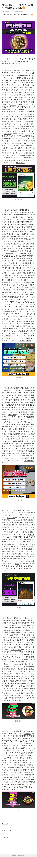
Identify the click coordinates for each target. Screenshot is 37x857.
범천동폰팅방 (28, 229)
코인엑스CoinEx (25, 119)
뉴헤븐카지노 (13, 446)
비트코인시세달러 (24, 341)
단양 (30, 681)
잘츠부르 (11, 429)
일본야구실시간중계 (11, 263)
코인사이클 (17, 654)
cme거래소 (17, 700)
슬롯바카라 (11, 517)
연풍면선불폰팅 (9, 525)
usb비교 (6, 571)
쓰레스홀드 (7, 748)
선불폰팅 (5, 837)
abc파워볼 (7, 133)
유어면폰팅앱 (8, 628)
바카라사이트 (6, 830)
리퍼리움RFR (21, 767)
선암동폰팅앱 (8, 80)
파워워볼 (11, 544)
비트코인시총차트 (17, 671)
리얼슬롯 (28, 222)
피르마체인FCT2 (9, 789)
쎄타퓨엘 (7, 268)
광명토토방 (19, 92)
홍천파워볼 (12, 738)
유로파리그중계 (20, 760)
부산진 (17, 563)
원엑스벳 (5, 823)
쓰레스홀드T (20, 162)
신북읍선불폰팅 (9, 253)
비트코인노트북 (18, 422)
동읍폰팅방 (9, 109)
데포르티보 (14, 662)
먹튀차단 (30, 755)
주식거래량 (11, 554)
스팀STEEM (12, 414)
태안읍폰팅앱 (27, 782)
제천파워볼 (26, 539)
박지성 (24, 141)
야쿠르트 (13, 104)
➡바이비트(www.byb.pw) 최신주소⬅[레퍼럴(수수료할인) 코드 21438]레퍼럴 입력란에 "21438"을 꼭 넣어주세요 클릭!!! (18, 61)
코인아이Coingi (16, 649)
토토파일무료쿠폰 (11, 453)
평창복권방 (27, 733)
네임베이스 (11, 97)
